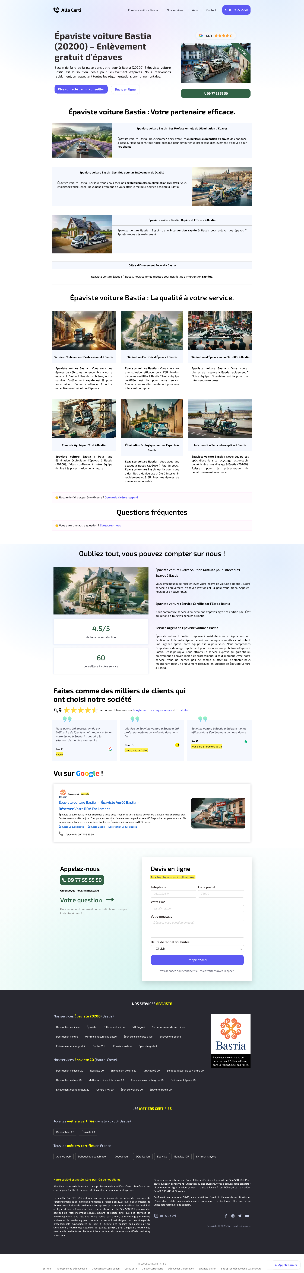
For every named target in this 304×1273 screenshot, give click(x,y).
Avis (195, 10)
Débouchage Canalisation (106, 1268)
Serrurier (47, 1268)
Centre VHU (99, 1046)
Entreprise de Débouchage (72, 1268)
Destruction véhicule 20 (69, 1070)
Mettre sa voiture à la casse (101, 1036)
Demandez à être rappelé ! (122, 497)
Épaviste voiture (122, 1046)
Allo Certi (71, 10)
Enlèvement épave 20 (183, 1080)
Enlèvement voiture (114, 1027)
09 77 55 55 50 (238, 9)
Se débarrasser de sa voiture (168, 1027)
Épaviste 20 (97, 1070)
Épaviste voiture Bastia (143, 10)
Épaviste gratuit (148, 1046)
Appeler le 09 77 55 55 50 (80, 834)
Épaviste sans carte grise (138, 1036)
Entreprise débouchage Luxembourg (241, 1268)
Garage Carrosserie (152, 1268)
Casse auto (131, 1268)
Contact (211, 10)
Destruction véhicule (68, 1027)
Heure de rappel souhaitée (170, 942)
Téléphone (158, 887)
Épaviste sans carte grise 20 (147, 1080)
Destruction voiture (67, 1036)
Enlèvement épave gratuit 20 (72, 1089)
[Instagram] (232, 1215)
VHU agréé (138, 1027)
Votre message (161, 916)
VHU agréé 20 (152, 1070)
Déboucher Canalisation (181, 1268)
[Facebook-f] (225, 1215)
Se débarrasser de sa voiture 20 (185, 1070)
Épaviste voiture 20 (132, 1089)
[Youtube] (247, 1215)
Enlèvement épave (170, 1036)
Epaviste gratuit (207, 1268)
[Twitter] (239, 1215)
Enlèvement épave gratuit (71, 1046)
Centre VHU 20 (105, 1089)
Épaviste (91, 1027)
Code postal (206, 887)
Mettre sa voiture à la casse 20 (106, 1080)
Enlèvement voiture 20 (124, 1070)
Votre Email (159, 902)
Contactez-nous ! (111, 525)
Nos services (175, 10)
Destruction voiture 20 (69, 1080)
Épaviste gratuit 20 (161, 1089)
